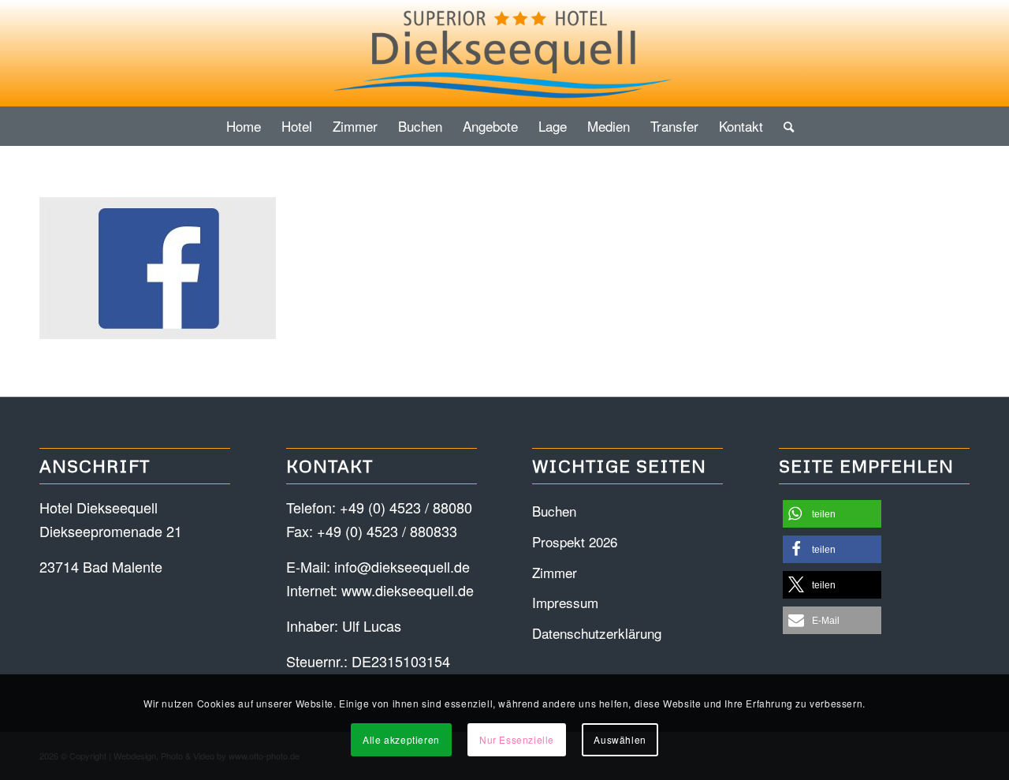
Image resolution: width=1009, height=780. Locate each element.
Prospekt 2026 (574, 541)
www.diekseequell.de (407, 590)
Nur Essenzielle (516, 739)
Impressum (565, 602)
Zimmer (554, 572)
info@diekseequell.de (402, 566)
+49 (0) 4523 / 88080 (406, 507)
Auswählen (620, 739)
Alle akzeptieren (401, 739)
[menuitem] (243, 126)
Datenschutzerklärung (596, 633)
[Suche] (783, 126)
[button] (832, 514)
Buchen (554, 511)
